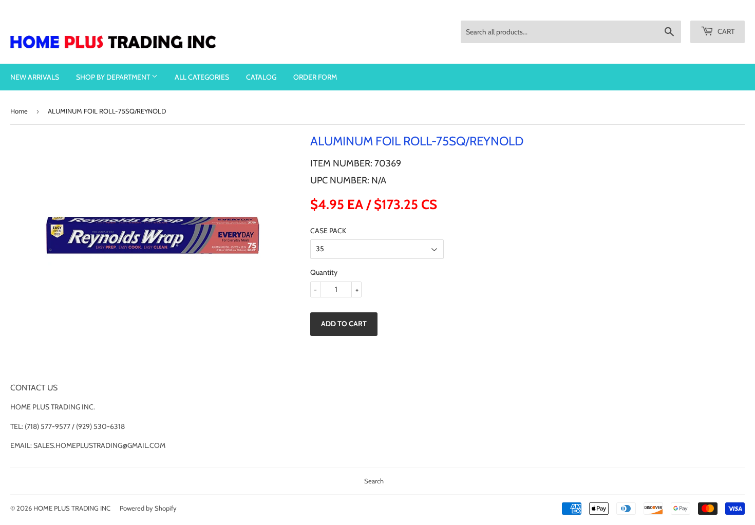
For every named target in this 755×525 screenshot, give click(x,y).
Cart (725, 31)
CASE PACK (328, 230)
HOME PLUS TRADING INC (71, 508)
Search (374, 481)
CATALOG (261, 77)
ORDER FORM (315, 77)
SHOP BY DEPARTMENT (114, 77)
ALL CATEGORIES (202, 77)
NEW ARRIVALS (34, 77)
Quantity (323, 272)
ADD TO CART (344, 323)
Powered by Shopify (148, 508)
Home (19, 111)
